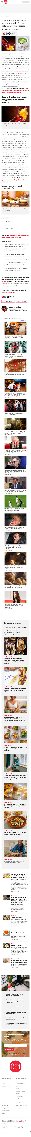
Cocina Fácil (5, 283)
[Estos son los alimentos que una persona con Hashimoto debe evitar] (15, 676)
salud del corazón (21, 301)
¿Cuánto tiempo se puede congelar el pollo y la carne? (16, 1013)
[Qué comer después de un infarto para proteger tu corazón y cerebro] (15, 820)
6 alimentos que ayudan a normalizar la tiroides (19, 961)
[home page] (6, 2)
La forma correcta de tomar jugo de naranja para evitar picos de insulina (15, 805)
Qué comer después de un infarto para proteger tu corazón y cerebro (15, 834)
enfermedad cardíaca (18, 75)
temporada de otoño (11, 286)
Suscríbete (25, 1)
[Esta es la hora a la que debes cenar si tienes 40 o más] (15, 848)
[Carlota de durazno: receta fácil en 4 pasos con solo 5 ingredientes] (6, 875)
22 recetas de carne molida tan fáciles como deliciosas (16, 1018)
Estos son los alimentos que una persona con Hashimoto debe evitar (15, 690)
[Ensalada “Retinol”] (6, 933)
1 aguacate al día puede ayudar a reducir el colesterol (14, 180)
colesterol (21, 71)
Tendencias (14, 895)
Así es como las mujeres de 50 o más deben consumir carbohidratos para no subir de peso (15, 719)
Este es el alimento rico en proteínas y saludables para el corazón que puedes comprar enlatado (14, 661)
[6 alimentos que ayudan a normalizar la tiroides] (6, 960)
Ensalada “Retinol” (17, 933)
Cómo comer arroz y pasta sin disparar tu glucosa (16, 1024)
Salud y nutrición (7, 17)
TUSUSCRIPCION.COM (8, 292)
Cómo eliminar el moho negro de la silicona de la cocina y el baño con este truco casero (16, 1001)
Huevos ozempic (16, 945)
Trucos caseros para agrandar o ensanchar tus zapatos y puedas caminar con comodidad (14, 994)
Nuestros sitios (21, 1078)
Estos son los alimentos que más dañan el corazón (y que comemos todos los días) (15, 90)
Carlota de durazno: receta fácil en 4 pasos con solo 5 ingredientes (19, 875)
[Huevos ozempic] (6, 945)
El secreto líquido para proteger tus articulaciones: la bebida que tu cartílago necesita (15, 777)
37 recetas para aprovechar (18, 918)
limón (18, 162)
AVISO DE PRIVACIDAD (14, 1054)
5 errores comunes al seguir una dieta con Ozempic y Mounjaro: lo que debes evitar (19, 900)
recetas (4, 281)
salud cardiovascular (8, 301)
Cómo (12, 943)
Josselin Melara (15, 29)
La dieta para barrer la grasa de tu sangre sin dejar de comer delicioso (15, 748)
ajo (13, 149)
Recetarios (14, 915)
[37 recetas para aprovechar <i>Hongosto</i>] (6, 917)
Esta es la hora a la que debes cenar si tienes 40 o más (14, 861)
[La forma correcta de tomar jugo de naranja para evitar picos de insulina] (15, 791)
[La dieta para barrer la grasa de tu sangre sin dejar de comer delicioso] (15, 734)
